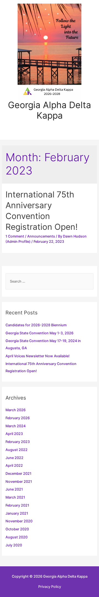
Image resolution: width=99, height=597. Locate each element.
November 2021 (19, 481)
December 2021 (18, 473)
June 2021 (14, 489)
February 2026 (18, 418)
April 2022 (14, 465)
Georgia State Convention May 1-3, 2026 (39, 333)
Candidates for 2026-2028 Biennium (36, 325)
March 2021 (15, 497)
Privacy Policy (49, 587)
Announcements (41, 236)
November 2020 (19, 521)
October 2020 (17, 529)
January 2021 (17, 513)
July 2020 (14, 545)
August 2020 (17, 537)
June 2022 (14, 458)
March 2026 (16, 410)
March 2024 (16, 426)
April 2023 (14, 434)
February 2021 (17, 505)
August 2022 (17, 450)
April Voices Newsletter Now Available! (38, 356)
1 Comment (15, 236)
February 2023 (18, 442)
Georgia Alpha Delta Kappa (49, 110)
